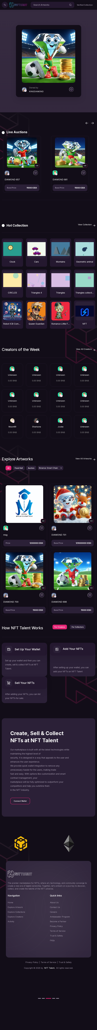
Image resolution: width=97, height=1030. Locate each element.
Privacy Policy (56, 926)
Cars (36, 261)
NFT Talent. (49, 968)
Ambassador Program (60, 917)
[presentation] (87, 122)
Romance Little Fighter (60, 324)
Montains (60, 261)
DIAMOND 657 (60, 179)
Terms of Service (57, 931)
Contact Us (55, 907)
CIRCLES (12, 292)
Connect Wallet (20, 801)
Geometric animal (84, 261)
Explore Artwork (15, 907)
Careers (53, 912)
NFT (84, 324)
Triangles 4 (36, 292)
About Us (54, 902)
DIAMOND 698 (59, 602)
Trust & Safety (56, 936)
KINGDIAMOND (37, 91)
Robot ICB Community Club (12, 324)
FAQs (52, 940)
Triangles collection (84, 292)
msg (5, 535)
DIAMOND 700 (10, 602)
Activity (11, 921)
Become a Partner (58, 921)
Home (10, 902)
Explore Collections (16, 912)
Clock (12, 261)
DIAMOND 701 (58, 535)
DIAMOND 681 (11, 179)
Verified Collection (85, 5)
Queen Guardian (36, 324)
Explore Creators (15, 917)
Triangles (60, 292)
